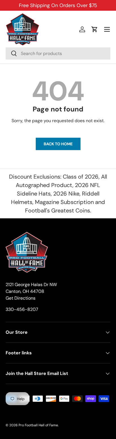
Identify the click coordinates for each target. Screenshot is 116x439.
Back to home (58, 143)
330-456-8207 (22, 309)
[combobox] (58, 53)
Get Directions (20, 298)
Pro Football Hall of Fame (38, 425)
